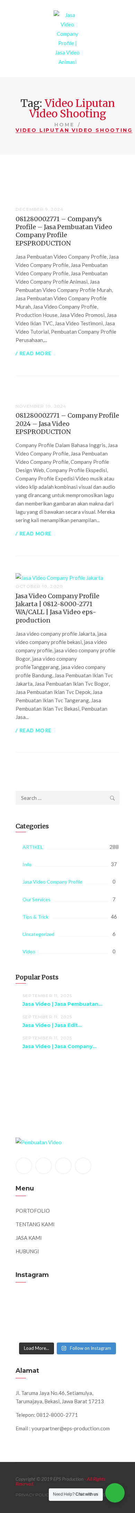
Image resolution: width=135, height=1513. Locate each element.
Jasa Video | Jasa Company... (59, 1046)
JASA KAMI (29, 1238)
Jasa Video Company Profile (52, 882)
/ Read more (34, 353)
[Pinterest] (63, 1165)
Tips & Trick (35, 917)
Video (28, 951)
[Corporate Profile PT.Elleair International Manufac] (67, 1305)
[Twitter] (43, 1165)
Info (27, 864)
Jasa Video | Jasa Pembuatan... (62, 1004)
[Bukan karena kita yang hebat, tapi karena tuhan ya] (67, 1328)
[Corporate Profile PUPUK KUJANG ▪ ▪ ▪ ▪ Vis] (67, 1313)
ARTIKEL (32, 847)
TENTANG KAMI (35, 1224)
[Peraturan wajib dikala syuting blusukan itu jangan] (67, 1298)
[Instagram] (83, 1165)
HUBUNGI (27, 1251)
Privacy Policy (33, 1494)
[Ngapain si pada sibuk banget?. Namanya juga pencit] (67, 1320)
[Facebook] (24, 1165)
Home (64, 125)
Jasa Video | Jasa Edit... (52, 1025)
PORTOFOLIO (33, 1210)
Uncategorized (38, 934)
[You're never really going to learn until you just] (67, 1336)
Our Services (36, 899)
